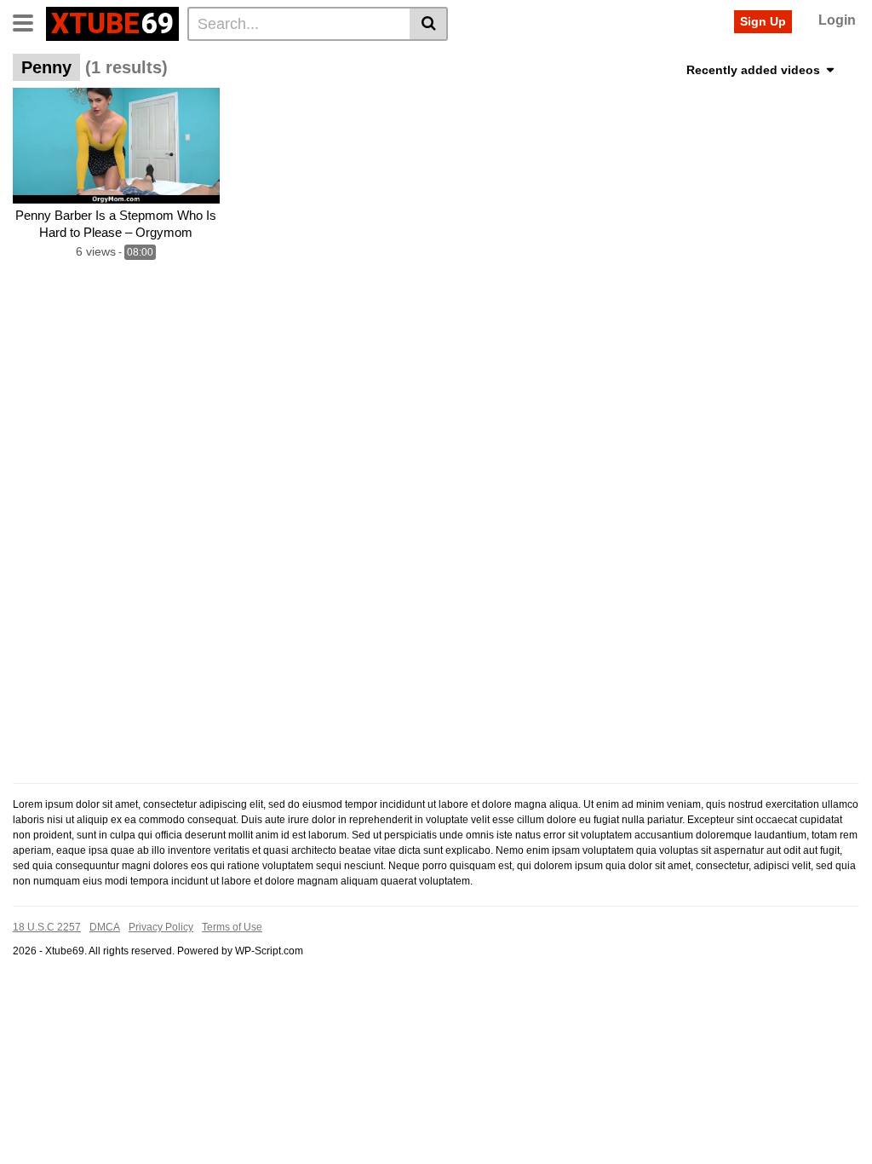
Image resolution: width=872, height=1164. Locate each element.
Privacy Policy (161, 927)
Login (837, 20)
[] (429, 24)
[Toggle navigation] (29, 21)
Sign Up (763, 21)
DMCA (104, 927)
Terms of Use (232, 927)
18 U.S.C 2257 (47, 927)
